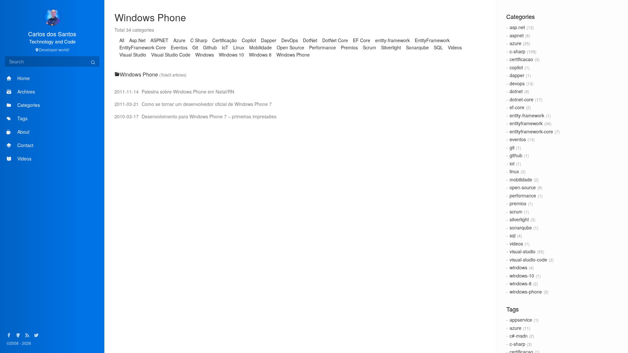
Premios (349, 47)
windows (518, 267)
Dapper (268, 40)
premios (518, 203)
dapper (517, 75)
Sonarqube (417, 47)
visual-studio (522, 251)
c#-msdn (519, 335)
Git (195, 47)
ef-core (517, 107)
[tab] (300, 74)
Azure (179, 40)
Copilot (249, 40)
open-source (523, 187)
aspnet (517, 35)
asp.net (517, 27)
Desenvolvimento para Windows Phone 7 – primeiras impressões (195, 116)
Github (210, 47)
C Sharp (198, 40)
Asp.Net (137, 40)
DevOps (289, 40)
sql (512, 235)
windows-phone (526, 291)
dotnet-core (521, 99)
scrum (516, 211)
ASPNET (159, 40)
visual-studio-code (528, 259)
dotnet (516, 91)
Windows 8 (260, 54)
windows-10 (522, 275)
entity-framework (527, 115)
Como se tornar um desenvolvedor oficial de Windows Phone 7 (193, 104)
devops (517, 83)
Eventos (179, 47)
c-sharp (517, 51)
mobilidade (521, 179)
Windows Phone (293, 54)
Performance (322, 47)
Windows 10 (231, 54)
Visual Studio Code (170, 54)
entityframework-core (531, 131)
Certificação (224, 40)
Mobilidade (260, 47)
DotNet (310, 40)
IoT (225, 47)
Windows (204, 54)
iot (512, 163)
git (512, 147)
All (121, 40)
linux (514, 171)
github (516, 155)
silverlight (519, 219)
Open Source (290, 47)
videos (516, 243)
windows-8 (521, 283)
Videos (455, 47)
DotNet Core (335, 40)
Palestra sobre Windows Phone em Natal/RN (174, 91)
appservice (521, 319)
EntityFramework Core (142, 47)
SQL (438, 47)
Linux (238, 47)
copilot (516, 67)
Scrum (369, 47)
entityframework (526, 123)
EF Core (361, 40)
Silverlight (391, 47)
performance (523, 195)
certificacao (521, 59)
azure (515, 43)
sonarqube (521, 227)
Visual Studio (132, 54)
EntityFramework (432, 40)
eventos (518, 139)
